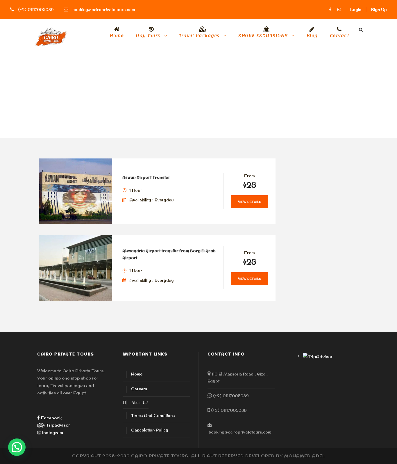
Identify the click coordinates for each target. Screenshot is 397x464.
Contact (339, 37)
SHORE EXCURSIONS (263, 37)
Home (117, 37)
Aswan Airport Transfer (146, 178)
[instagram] (339, 9)
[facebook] (330, 9)
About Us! (140, 402)
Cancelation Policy (149, 430)
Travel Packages (199, 37)
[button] (17, 447)
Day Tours (148, 37)
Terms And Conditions (153, 415)
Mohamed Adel (304, 455)
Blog (312, 37)
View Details (249, 202)
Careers (139, 388)
